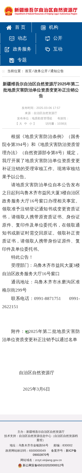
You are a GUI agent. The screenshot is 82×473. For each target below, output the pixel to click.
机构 (53, 27)
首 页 (19, 27)
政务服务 (21, 49)
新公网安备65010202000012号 (43, 465)
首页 (28, 71)
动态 (21, 38)
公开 (57, 38)
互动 (57, 49)
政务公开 (41, 71)
